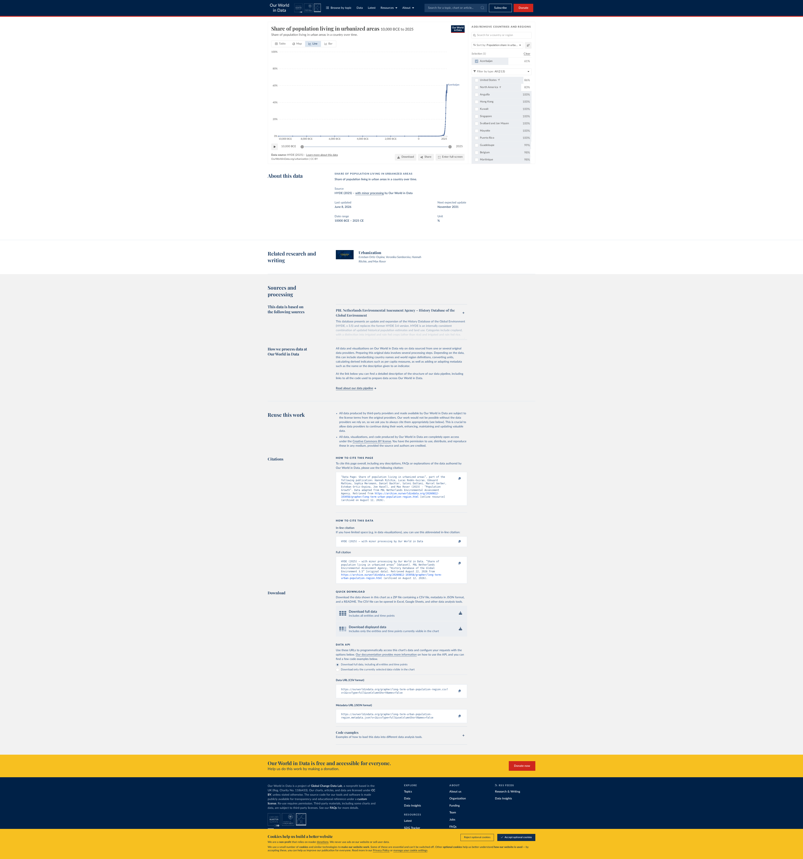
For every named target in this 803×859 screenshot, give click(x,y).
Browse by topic (341, 7)
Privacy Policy (381, 850)
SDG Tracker (412, 828)
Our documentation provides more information (386, 654)
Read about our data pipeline (354, 388)
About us (455, 791)
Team (452, 812)
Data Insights (412, 805)
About (406, 7)
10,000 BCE (288, 146)
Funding (454, 805)
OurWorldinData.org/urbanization (290, 159)
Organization (457, 798)
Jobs (452, 819)
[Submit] (482, 8)
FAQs (333, 808)
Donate (523, 7)
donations (323, 842)
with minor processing (369, 193)
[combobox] (456, 8)
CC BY (314, 159)
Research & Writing (507, 791)
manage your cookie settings (410, 850)
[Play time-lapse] (274, 146)
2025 (459, 146)
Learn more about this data (322, 155)
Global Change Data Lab (326, 786)
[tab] (280, 44)
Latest (372, 7)
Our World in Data (279, 8)
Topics (408, 791)
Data (360, 7)
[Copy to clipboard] (455, 479)
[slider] (302, 147)
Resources (387, 7)
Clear (527, 53)
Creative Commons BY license (372, 441)
